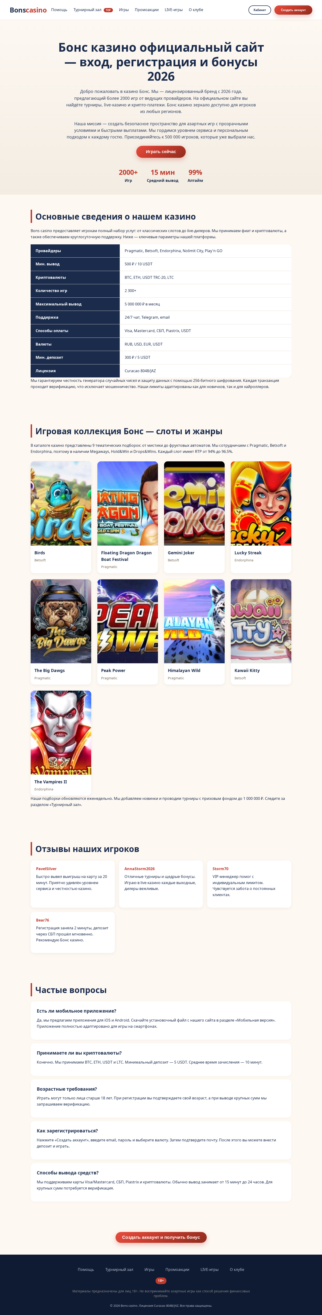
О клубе (196, 9)
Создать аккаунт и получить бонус (161, 1237)
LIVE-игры (174, 9)
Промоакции (147, 9)
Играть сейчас (161, 151)
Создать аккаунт (293, 10)
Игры (124, 9)
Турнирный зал (92, 9)
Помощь (59, 9)
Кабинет (260, 10)
